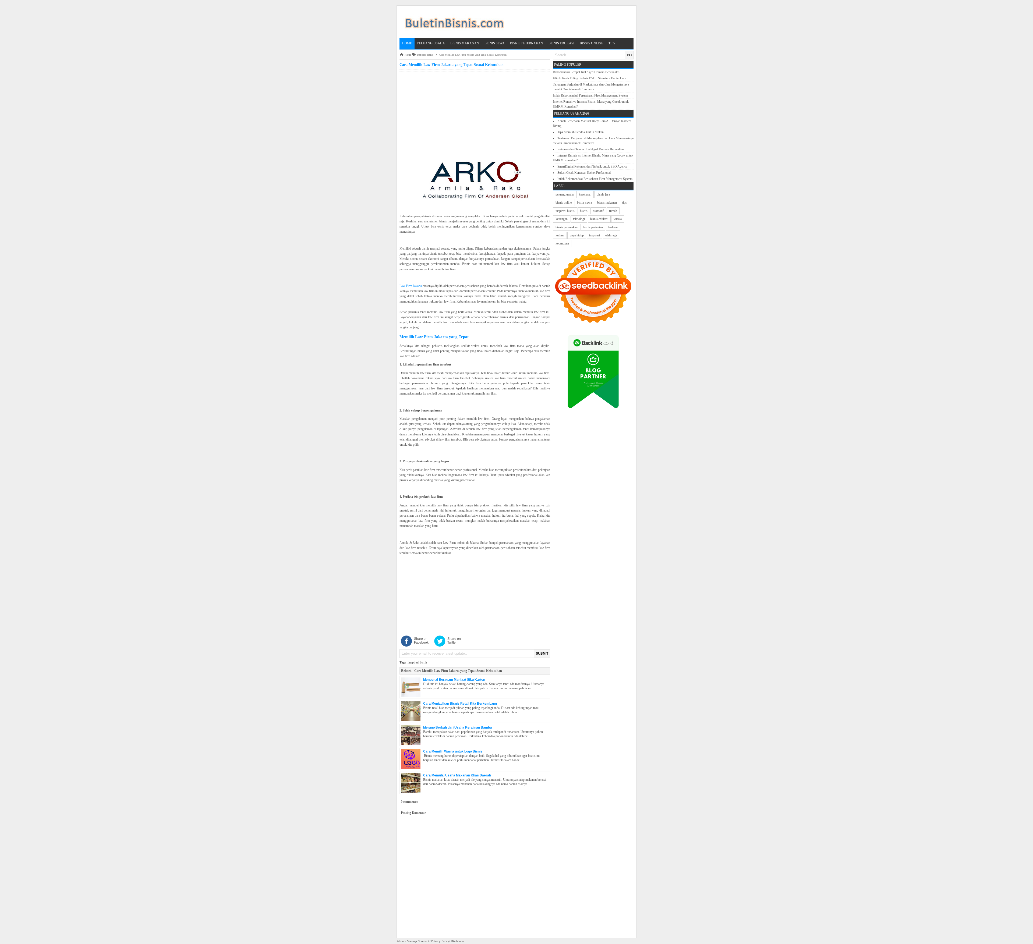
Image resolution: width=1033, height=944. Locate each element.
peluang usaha (565, 194)
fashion (613, 227)
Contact (424, 941)
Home (407, 43)
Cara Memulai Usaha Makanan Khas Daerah (457, 775)
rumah (613, 211)
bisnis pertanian (593, 227)
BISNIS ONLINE (591, 43)
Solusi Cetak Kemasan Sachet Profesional (584, 173)
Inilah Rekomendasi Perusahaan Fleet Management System (590, 95)
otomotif (598, 211)
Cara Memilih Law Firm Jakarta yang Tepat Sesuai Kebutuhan (458, 671)
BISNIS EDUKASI (561, 43)
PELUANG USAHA (431, 43)
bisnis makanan (607, 202)
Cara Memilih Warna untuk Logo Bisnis (452, 751)
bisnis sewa (584, 202)
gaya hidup (577, 235)
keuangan (562, 219)
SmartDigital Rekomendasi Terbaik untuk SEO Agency (592, 166)
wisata (618, 219)
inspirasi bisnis (417, 662)
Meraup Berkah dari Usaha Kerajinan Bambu (457, 727)
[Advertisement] (474, 110)
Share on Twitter (454, 640)
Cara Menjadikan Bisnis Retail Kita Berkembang (460, 703)
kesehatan (585, 194)
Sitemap (412, 941)
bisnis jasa (603, 194)
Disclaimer (457, 941)
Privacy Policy (440, 941)
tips (624, 202)
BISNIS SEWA (494, 43)
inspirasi (594, 235)
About (401, 941)
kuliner (560, 235)
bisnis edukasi (599, 219)
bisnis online (564, 202)
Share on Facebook (421, 640)
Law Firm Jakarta (410, 286)
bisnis (584, 211)
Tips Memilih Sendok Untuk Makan (580, 132)
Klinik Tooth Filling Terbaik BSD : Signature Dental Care (589, 78)
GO (629, 55)
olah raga (611, 235)
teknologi (579, 219)
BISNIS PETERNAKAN (526, 43)
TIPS (612, 43)
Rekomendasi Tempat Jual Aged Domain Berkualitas (586, 72)
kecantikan (562, 243)
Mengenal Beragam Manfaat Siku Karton (454, 680)
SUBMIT (542, 653)
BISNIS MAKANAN (464, 43)
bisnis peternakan (567, 227)
